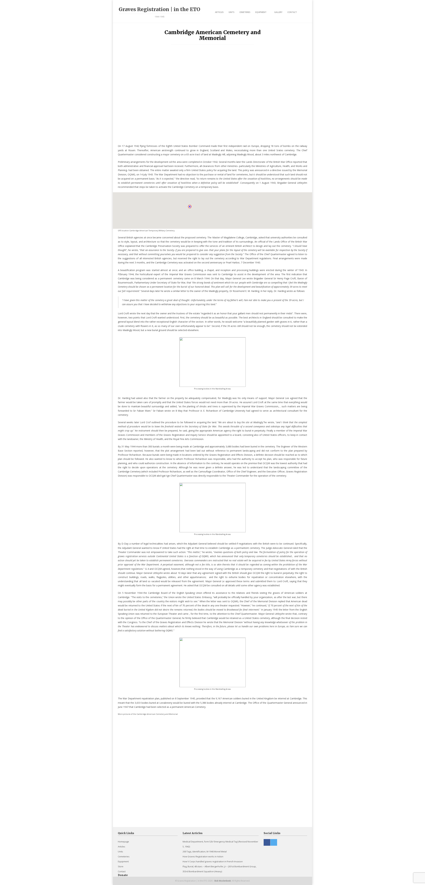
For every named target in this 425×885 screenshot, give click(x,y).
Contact (292, 12)
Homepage (123, 841)
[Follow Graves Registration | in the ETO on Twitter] (273, 842)
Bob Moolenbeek (222, 880)
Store (120, 866)
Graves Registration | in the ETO (159, 9)
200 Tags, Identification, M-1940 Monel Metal (205, 851)
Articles (219, 12)
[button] (190, 207)
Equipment (260, 12)
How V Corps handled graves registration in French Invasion (213, 861)
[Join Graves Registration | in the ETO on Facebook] (267, 842)
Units (231, 12)
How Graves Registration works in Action (203, 856)
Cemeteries (244, 12)
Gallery (278, 12)
